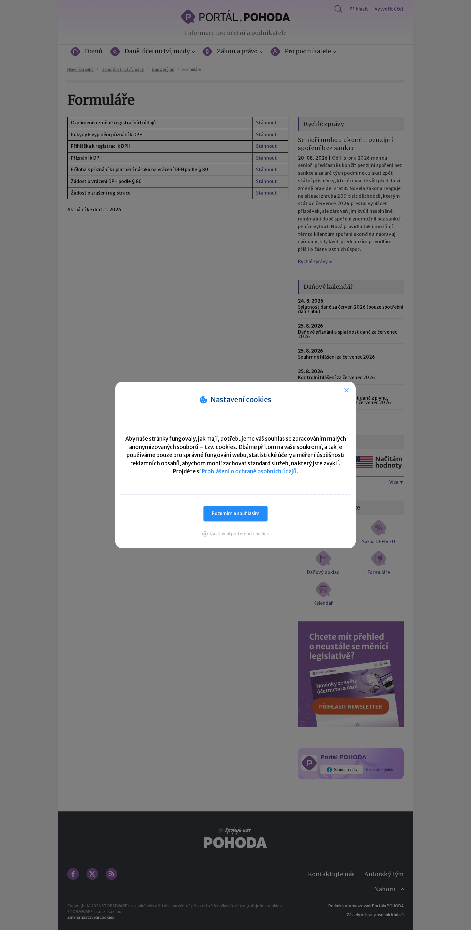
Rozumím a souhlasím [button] (236, 513)
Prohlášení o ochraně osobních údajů (249, 471)
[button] (235, 533)
